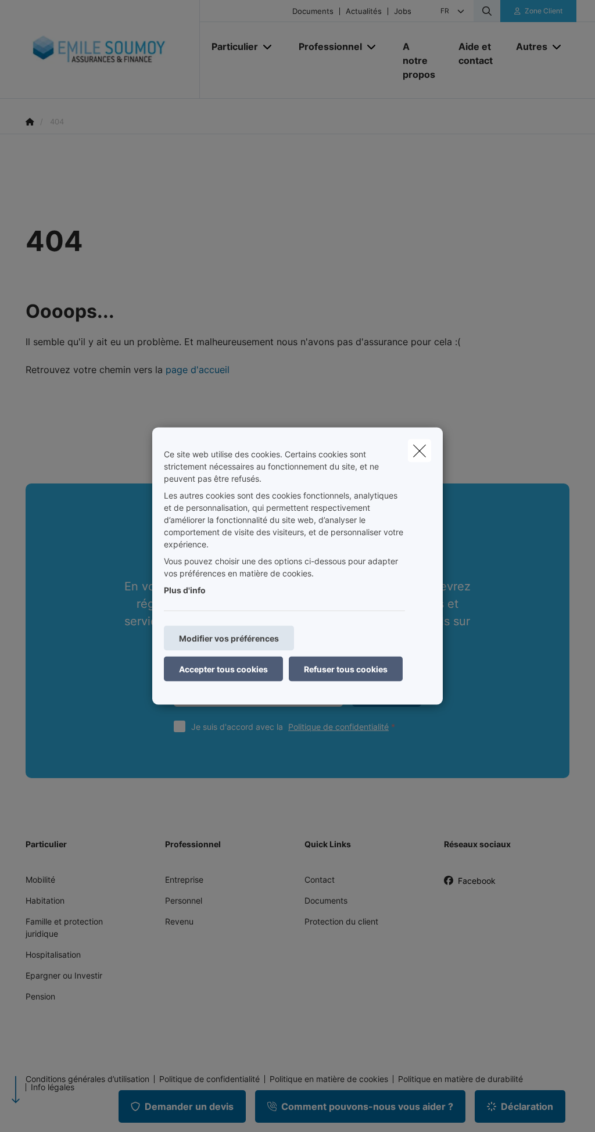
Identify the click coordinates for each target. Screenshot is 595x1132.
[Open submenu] (268, 46)
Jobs (402, 11)
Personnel (183, 900)
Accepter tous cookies (223, 669)
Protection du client (341, 921)
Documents (313, 11)
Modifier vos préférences (229, 638)
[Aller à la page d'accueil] (113, 49)
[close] (419, 451)
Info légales (52, 1087)
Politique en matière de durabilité (460, 1079)
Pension (40, 996)
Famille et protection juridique (64, 927)
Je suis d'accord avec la (290, 727)
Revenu (179, 921)
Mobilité (40, 879)
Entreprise (184, 879)
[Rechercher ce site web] (487, 11)
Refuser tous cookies (346, 669)
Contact (319, 879)
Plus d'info (185, 590)
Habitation (45, 900)
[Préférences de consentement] (46, 1109)
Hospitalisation (53, 954)
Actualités (364, 11)
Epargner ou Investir (64, 975)
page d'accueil (198, 369)
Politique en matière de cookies (329, 1079)
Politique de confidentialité (338, 727)
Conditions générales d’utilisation (87, 1079)
